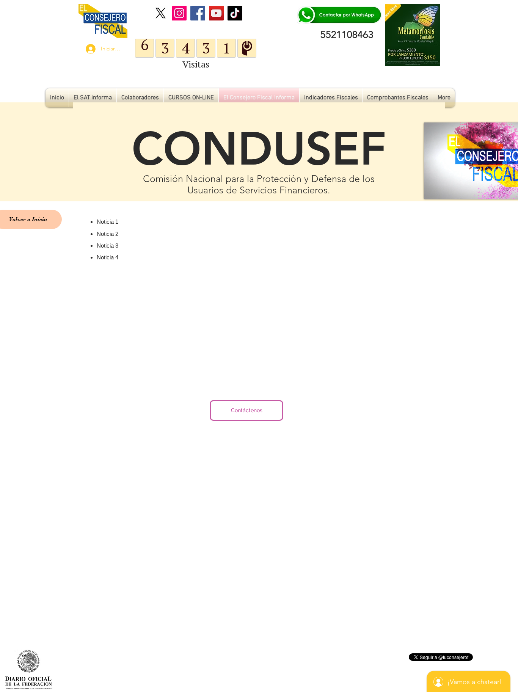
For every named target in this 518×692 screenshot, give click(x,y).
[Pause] (434, 188)
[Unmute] (447, 188)
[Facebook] (197, 13)
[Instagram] (179, 13)
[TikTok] (235, 13)
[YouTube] (216, 13)
